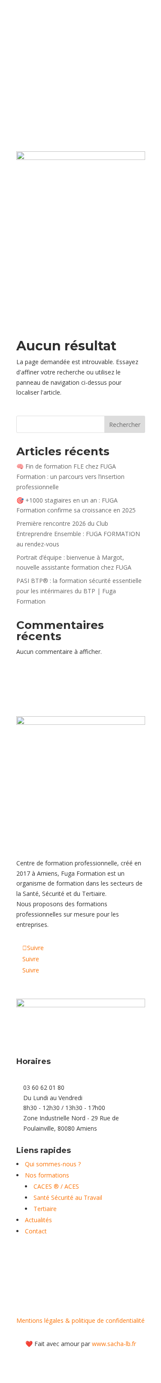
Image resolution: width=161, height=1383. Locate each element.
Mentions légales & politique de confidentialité (80, 1320)
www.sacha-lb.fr (114, 1344)
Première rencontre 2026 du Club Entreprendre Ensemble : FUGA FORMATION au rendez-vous (78, 533)
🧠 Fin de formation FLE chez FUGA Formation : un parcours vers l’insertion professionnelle (70, 476)
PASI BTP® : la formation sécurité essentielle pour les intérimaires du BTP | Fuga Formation (79, 591)
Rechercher (124, 424)
